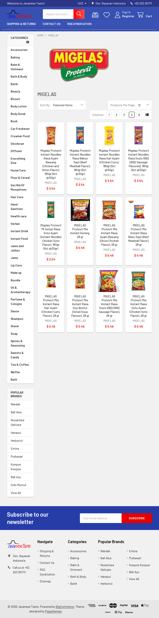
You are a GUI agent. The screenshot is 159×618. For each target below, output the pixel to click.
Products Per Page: (123, 105)
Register (128, 16)
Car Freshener (20, 128)
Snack (15, 326)
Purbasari (17, 456)
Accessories (19, 49)
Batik (14, 84)
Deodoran (17, 143)
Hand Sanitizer (17, 207)
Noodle (15, 280)
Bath (14, 379)
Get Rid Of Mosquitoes (19, 187)
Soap (14, 333)
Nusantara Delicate (17, 422)
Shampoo (17, 318)
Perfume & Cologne (18, 302)
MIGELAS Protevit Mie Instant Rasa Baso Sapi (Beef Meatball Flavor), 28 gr (138, 234)
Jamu (14, 257)
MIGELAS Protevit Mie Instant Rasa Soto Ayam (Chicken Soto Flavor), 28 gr (139, 305)
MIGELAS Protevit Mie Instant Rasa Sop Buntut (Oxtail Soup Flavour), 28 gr (80, 305)
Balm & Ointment (17, 67)
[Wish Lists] (107, 15)
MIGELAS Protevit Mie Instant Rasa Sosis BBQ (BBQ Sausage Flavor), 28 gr (109, 305)
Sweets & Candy (17, 355)
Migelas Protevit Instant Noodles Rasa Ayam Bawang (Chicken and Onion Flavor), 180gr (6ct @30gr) (50, 164)
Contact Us (51, 24)
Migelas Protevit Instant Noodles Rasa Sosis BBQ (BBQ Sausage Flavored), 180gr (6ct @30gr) (138, 160)
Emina (15, 448)
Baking (15, 57)
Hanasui (16, 432)
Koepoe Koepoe (16, 466)
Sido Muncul (18, 485)
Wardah (15, 404)
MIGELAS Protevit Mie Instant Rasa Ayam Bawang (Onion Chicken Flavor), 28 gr (109, 234)
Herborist (17, 440)
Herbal (15, 223)
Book (14, 121)
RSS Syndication (79, 24)
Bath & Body (19, 76)
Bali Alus (16, 412)
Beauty (15, 91)
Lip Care (16, 265)
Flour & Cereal (20, 177)
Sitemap (45, 581)
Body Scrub (18, 114)
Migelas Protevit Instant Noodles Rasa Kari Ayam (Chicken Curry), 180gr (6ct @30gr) (109, 160)
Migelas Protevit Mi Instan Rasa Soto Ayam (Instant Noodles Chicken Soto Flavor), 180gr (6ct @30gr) (51, 236)
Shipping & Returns (21, 24)
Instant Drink (19, 231)
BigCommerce (65, 606)
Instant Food (19, 238)
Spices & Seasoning (18, 343)
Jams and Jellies (17, 248)
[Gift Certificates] (96, 15)
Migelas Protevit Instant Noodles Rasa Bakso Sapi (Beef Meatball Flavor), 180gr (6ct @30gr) (80, 162)
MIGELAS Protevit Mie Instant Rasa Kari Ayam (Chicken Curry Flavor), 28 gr (51, 305)
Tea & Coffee (20, 364)
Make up (16, 272)
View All (16, 493)
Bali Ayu (16, 477)
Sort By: (45, 105)
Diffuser (16, 151)
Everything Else (18, 161)
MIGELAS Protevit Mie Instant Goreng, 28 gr (80, 231)
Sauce (15, 311)
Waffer (15, 372)
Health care (19, 216)
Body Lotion (19, 106)
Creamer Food (20, 136)
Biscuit (15, 99)
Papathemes (53, 611)
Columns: (98, 114)
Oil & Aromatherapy (20, 290)
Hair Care (17, 197)
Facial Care (18, 170)
